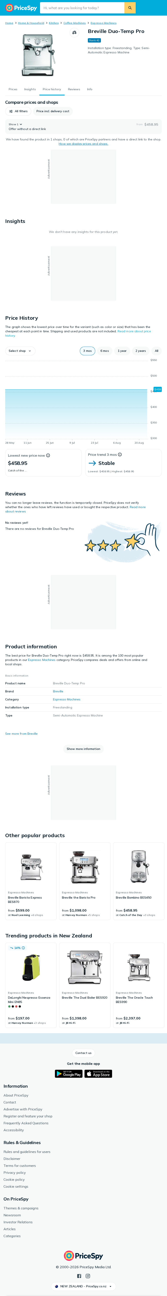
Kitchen (54, 23)
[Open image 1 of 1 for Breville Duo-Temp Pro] (37, 55)
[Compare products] (74, 32)
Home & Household (31, 23)
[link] (31, 881)
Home (9, 23)
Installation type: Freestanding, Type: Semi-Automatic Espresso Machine (119, 50)
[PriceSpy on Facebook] (79, 1275)
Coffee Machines (74, 23)
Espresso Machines (104, 23)
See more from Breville (21, 734)
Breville (58, 691)
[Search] (130, 7)
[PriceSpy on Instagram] (87, 1275)
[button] (18, 111)
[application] (83, 402)
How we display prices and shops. (83, 144)
